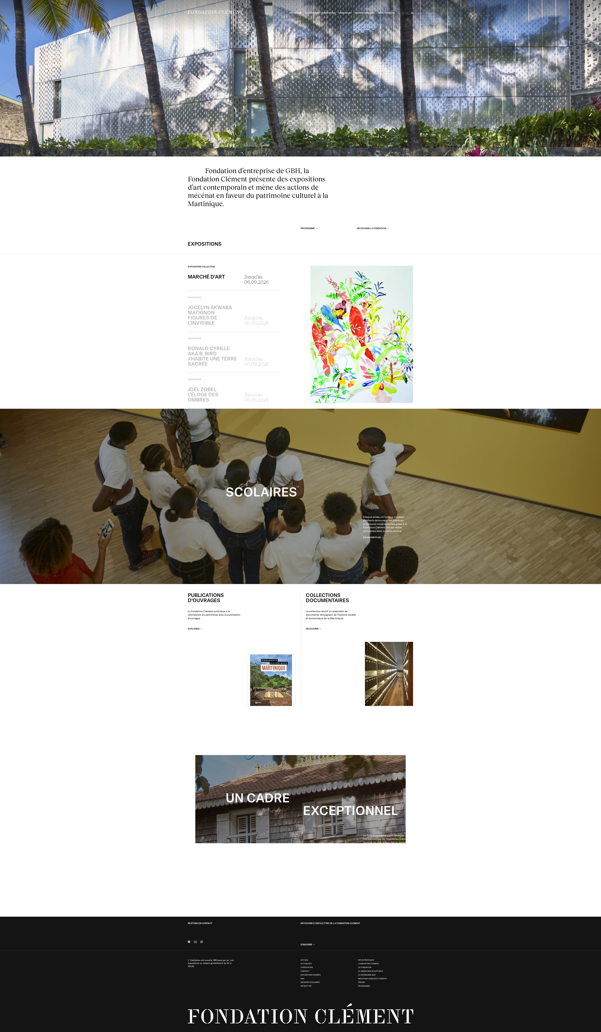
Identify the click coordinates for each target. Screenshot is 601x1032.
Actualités (305, 963)
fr (412, 13)
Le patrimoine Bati (367, 975)
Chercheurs (306, 967)
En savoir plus (372, 537)
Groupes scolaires (310, 982)
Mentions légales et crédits (372, 978)
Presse (361, 982)
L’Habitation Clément (368, 963)
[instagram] (201, 942)
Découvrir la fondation (371, 228)
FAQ (302, 978)
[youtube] (195, 942)
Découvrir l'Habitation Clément (382, 870)
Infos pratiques (366, 960)
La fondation (364, 967)
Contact (304, 971)
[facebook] (189, 942)
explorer (193, 629)
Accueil (304, 960)
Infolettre (306, 986)
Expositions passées (310, 975)
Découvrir (312, 629)
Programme (307, 228)
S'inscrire (306, 944)
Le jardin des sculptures (370, 971)
